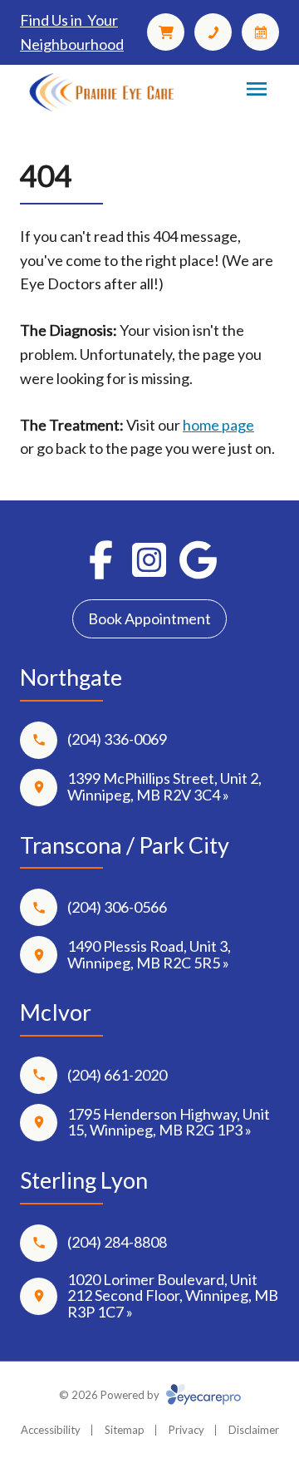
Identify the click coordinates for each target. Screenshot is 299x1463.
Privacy (186, 1429)
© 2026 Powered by (110, 1394)
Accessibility (51, 1429)
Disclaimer (253, 1429)
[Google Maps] (198, 559)
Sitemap (125, 1429)
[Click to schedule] (260, 32)
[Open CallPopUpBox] (213, 32)
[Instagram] (149, 559)
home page (218, 425)
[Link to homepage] (101, 92)
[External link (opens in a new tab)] (165, 32)
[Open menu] (256, 89)
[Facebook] (100, 559)
